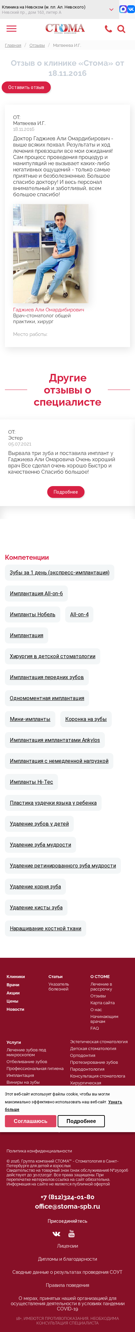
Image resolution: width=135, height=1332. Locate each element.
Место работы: (30, 334)
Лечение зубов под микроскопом (26, 1052)
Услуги (14, 1042)
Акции (13, 992)
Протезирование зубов (94, 1062)
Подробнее (66, 492)
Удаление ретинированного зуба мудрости (63, 866)
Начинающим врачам (104, 1019)
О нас (96, 1009)
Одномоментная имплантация (47, 698)
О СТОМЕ (100, 976)
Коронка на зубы (86, 719)
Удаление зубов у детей (39, 824)
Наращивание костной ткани (45, 928)
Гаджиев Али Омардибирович (48, 310)
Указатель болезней (58, 986)
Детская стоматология (93, 1048)
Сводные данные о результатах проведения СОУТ (67, 1272)
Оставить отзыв (26, 87)
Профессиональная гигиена (35, 1068)
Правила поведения (67, 1285)
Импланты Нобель (32, 614)
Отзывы (98, 995)
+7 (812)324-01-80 (67, 1197)
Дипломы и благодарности (67, 1259)
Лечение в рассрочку (101, 986)
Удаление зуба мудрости (40, 845)
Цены (12, 1001)
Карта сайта (102, 1002)
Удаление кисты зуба (36, 907)
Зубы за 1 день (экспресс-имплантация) (59, 573)
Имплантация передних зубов (47, 677)
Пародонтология (87, 1069)
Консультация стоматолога (97, 1076)
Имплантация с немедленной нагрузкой (59, 761)
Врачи (13, 984)
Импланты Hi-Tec (31, 782)
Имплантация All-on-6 (36, 593)
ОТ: (16, 117)
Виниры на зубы (23, 1082)
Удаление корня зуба (35, 887)
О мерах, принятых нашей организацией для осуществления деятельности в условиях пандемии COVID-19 (68, 1303)
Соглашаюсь (31, 1121)
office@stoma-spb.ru (67, 1206)
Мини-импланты (30, 719)
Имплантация (26, 635)
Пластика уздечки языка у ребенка (53, 803)
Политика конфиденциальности (39, 1150)
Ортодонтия (82, 1055)
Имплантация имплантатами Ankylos (55, 740)
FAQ (94, 1028)
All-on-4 (79, 614)
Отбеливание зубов (27, 1061)
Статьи (55, 976)
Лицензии (67, 1246)
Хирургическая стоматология (85, 1085)
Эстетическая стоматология (99, 1041)
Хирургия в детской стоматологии (52, 656)
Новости (15, 1009)
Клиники (16, 976)
